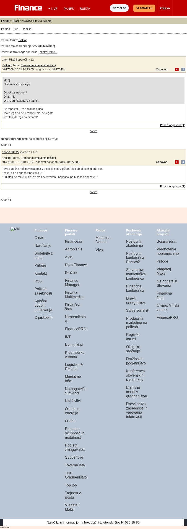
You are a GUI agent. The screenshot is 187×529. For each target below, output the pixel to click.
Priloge (40, 265)
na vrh (93, 131)
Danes (69, 9)
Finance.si (73, 241)
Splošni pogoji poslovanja (43, 305)
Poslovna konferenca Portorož (135, 258)
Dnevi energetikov (135, 300)
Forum (5, 21)
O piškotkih (43, 317)
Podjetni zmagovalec (75, 447)
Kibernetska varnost (74, 355)
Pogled (5, 29)
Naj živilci (73, 401)
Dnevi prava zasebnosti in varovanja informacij (137, 410)
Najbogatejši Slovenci (75, 391)
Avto (68, 257)
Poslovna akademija (134, 243)
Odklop (22, 40)
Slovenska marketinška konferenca (136, 274)
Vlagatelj (144, 8)
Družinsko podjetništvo (136, 361)
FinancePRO (75, 329)
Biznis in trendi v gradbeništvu (136, 391)
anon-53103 (9, 59)
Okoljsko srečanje (133, 349)
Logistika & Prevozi (74, 367)
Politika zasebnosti (43, 291)
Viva (99, 250)
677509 (9, 69)
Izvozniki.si (74, 345)
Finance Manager (72, 283)
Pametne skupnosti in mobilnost (74, 433)
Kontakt (40, 273)
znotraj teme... (48, 52)
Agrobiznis (73, 249)
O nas (39, 238)
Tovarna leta (75, 465)
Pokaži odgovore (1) (172, 125)
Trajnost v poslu (73, 495)
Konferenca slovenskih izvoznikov (135, 375)
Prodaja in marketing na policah (136, 322)
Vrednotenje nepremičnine (168, 251)
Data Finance (76, 265)
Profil (16, 21)
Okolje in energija (72, 411)
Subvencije (74, 457)
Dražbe (71, 273)
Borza (85, 9)
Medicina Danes (103, 240)
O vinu (70, 421)
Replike (26, 29)
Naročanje (42, 245)
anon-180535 (10, 152)
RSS (38, 281)
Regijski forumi (132, 337)
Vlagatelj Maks (72, 507)
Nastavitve (26, 21)
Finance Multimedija (74, 295)
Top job (71, 485)
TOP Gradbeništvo (76, 475)
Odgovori (161, 69)
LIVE (54, 9)
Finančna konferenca (135, 288)
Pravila (37, 21)
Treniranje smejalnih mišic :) (38, 65)
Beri (15, 29)
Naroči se (119, 8)
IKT (68, 337)
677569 (9, 162)
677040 (59, 69)
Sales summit (137, 310)
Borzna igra (166, 241)
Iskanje (47, 21)
